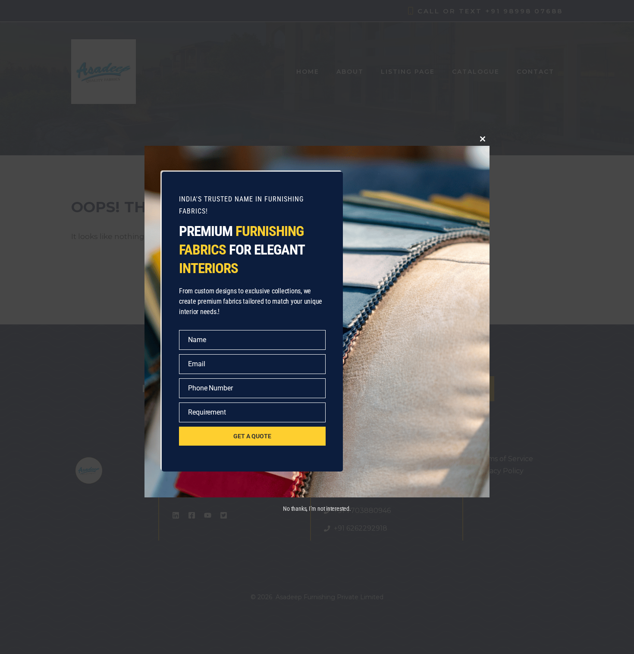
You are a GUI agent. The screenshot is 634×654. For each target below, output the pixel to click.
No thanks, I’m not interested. (317, 508)
